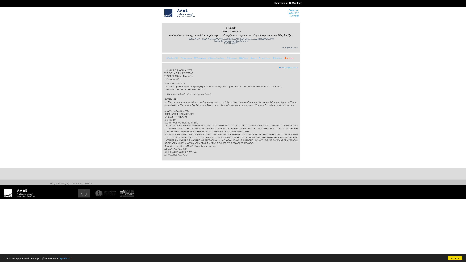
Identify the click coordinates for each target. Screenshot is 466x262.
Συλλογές (295, 15)
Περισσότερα (65, 258)
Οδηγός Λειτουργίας (59, 183)
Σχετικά (88, 183)
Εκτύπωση (278, 58)
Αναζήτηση (294, 10)
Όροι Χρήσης (77, 183)
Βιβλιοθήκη (294, 13)
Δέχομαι (455, 258)
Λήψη (254, 58)
